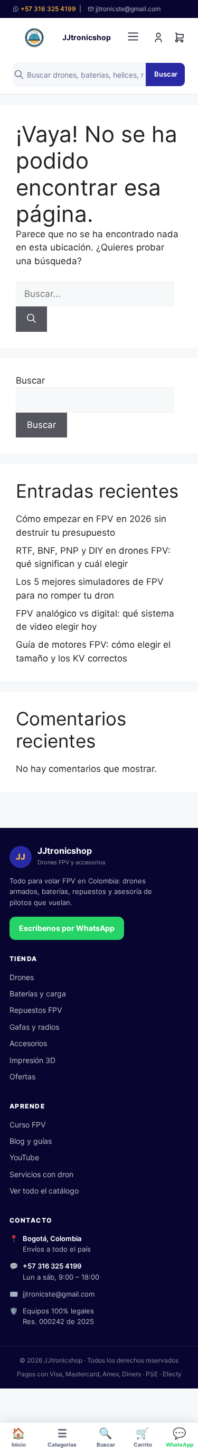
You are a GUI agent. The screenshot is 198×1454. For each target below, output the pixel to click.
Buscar (165, 74)
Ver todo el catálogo (44, 1190)
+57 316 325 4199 (48, 9)
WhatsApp (179, 1437)
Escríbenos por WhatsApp (67, 928)
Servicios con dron (41, 1174)
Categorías (62, 1437)
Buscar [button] (106, 1437)
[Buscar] (31, 319)
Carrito (143, 1437)
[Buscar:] (95, 293)
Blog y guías (31, 1140)
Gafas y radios (34, 1026)
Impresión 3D (32, 1060)
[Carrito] (179, 37)
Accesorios (28, 1043)
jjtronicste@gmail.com (59, 1294)
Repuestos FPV (36, 1009)
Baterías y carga (38, 993)
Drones (22, 977)
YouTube (24, 1157)
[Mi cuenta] (158, 37)
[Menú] (133, 37)
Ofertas (22, 1076)
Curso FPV (27, 1124)
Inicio (19, 1437)
